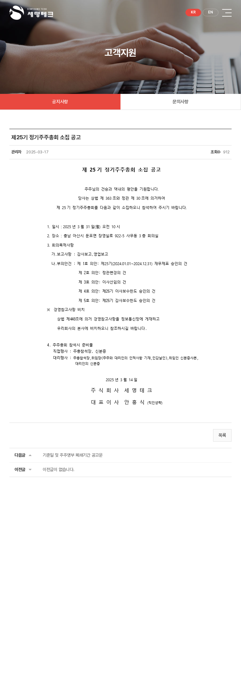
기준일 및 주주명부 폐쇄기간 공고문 (73, 455)
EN (210, 12)
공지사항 (60, 102)
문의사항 (181, 102)
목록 (222, 435)
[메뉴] (227, 12)
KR (193, 12)
